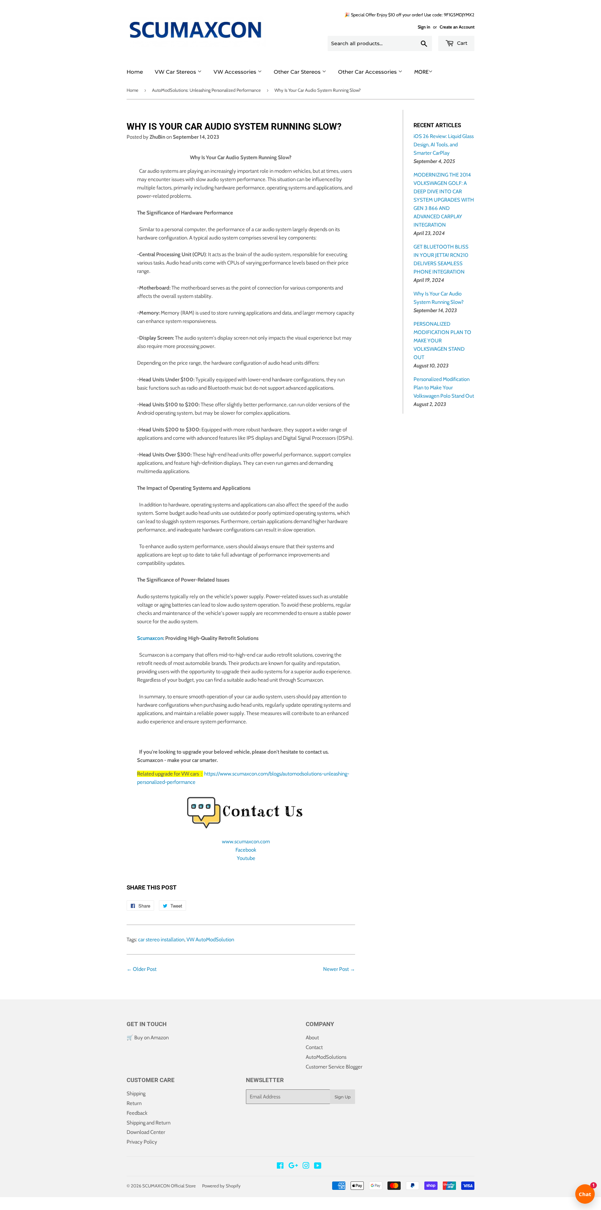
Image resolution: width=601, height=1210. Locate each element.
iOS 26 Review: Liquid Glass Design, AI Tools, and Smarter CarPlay (444, 144)
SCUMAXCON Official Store (169, 1185)
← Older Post (142, 969)
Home (135, 71)
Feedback (137, 1113)
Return (134, 1103)
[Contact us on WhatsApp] (5, 1206)
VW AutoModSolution (210, 939)
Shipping (136, 1093)
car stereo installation (161, 939)
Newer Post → (339, 969)
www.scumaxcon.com (246, 841)
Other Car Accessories (368, 71)
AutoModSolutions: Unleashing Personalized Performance (206, 90)
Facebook (245, 850)
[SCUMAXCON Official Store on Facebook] (280, 1166)
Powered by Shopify (221, 1185)
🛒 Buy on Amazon (148, 1037)
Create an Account (457, 27)
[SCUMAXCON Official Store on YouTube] (317, 1166)
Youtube (246, 858)
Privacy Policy (142, 1142)
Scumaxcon (150, 638)
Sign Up (343, 1096)
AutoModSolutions (326, 1057)
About (312, 1037)
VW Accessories (236, 71)
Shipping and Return (148, 1123)
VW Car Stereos (176, 71)
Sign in (424, 27)
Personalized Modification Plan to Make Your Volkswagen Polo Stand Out (444, 387)
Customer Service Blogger (334, 1067)
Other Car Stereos (298, 71)
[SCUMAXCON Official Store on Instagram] (306, 1166)
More (421, 72)
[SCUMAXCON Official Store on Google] (293, 1166)
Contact (314, 1047)
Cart (461, 43)
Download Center (146, 1132)
